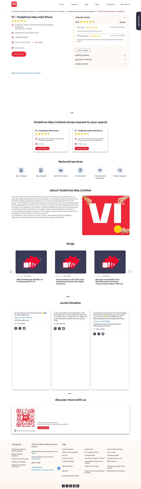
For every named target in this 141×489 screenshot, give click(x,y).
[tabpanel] (70, 73)
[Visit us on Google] (63, 485)
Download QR (43, 427)
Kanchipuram (36, 459)
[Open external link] (138, 30)
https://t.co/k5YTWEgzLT (23, 317)
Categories (16, 444)
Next (130, 272)
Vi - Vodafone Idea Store (46, 130)
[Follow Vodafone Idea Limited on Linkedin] (70, 485)
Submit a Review (83, 50)
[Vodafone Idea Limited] (14, 4)
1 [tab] (67, 113)
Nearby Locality (81, 64)
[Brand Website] (77, 485)
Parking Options (82, 55)
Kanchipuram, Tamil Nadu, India (42, 470)
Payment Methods (83, 59)
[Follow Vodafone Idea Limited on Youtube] (74, 485)
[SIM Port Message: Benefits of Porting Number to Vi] (31, 262)
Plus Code (36, 462)
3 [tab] (71, 113)
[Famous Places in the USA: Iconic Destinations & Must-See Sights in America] (70, 262)
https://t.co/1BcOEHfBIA (101, 321)
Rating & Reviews (82, 17)
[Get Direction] (58, 469)
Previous (11, 272)
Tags (64, 444)
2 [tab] (69, 113)
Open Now (39, 42)
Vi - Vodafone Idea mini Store (88, 130)
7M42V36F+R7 (37, 467)
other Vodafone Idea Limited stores (44, 445)
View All (122, 22)
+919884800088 (21, 37)
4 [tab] (73, 296)
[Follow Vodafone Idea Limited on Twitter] (66, 485)
